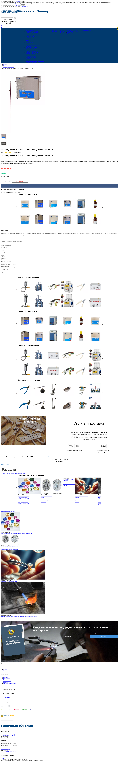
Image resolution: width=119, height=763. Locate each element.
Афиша (51, 28)
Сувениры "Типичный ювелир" (33, 62)
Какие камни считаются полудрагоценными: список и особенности (23, 497)
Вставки (28, 58)
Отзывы (5, 679)
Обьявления (67, 28)
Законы (79, 28)
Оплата (5, 669)
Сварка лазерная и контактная (33, 45)
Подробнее (18, 1)
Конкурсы (54, 31)
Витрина (21, 28)
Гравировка (28, 37)
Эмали (27, 54)
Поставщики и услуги (72, 31)
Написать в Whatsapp (5, 747)
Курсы (61, 32)
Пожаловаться (6, 678)
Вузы (61, 30)
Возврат (5, 672)
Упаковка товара (7, 681)
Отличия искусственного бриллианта (69, 480)
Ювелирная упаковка (31, 57)
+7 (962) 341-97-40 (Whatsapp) (8, 734)
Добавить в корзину (59, 185)
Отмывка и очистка (30, 42)
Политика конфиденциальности (7, 720)
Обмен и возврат (12, 751)
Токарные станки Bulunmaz (32, 52)
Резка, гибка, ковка (30, 48)
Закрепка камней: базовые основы (81, 496)
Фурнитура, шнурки (30, 53)
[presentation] (18, 410)
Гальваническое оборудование (33, 35)
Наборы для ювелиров (31, 59)
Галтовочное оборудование (32, 33)
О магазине (6, 682)
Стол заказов (70, 32)
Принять (23, 1)
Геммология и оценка (31, 36)
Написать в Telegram (5, 749)
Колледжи (62, 31)
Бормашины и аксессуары (32, 31)
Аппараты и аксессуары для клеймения (35, 61)
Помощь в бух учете (72, 30)
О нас (2, 751)
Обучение (59, 28)
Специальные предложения (9, 683)
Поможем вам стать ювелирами (8, 511)
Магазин (25, 28)
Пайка (27, 43)
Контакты (5, 677)
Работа (94, 28)
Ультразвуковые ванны (8, 67)
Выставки (54, 30)
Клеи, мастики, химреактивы (32, 38)
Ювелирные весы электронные (33, 32)
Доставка (5, 670)
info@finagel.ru (24, 6)
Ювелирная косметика (31, 56)
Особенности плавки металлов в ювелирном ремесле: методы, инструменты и (19, 616)
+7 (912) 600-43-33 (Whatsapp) (8, 735)
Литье (27, 40)
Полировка (28, 46)
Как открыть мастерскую (86, 30)
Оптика (27, 41)
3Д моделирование (30, 30)
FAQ (68, 33)
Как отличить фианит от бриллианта (46, 496)
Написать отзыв (52, 456)
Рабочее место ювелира (31, 47)
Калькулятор (99, 28)
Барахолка (46, 28)
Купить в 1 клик (20, 181)
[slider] (8, 152)
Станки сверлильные (31, 51)
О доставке (3, 752)
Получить (104, 636)
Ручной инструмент (30, 49)
